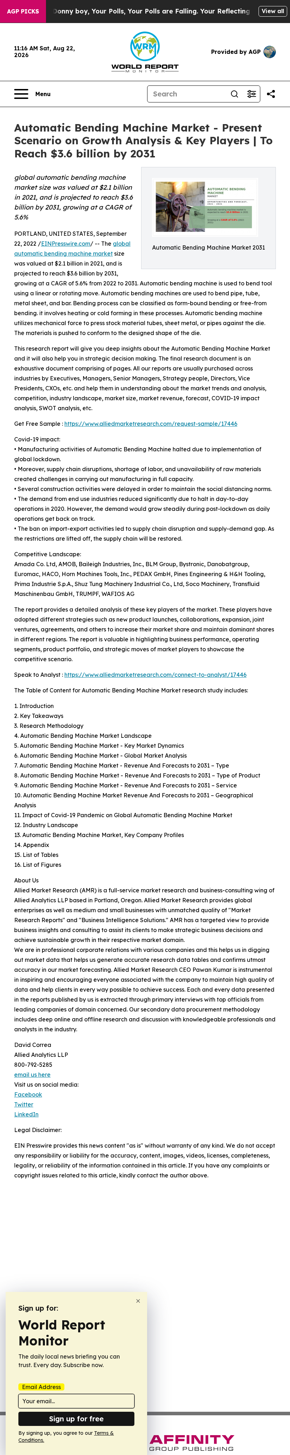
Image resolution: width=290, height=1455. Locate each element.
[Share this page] (271, 94)
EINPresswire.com (65, 243)
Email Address (41, 1386)
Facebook (28, 1094)
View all (273, 11)
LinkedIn (26, 1114)
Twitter (23, 1104)
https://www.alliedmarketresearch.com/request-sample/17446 (150, 423)
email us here (32, 1074)
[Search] (234, 94)
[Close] (138, 1301)
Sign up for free (76, 1418)
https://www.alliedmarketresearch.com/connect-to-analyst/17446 (155, 674)
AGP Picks (23, 11)
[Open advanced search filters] (251, 94)
